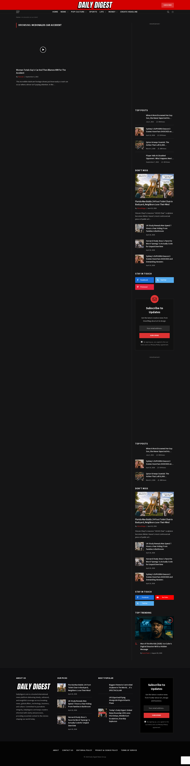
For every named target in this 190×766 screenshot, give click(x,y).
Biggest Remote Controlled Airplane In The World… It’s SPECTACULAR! (120, 688)
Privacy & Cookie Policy (106, 750)
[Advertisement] (154, 64)
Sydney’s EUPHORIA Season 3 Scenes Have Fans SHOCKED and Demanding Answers (159, 130)
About (56, 750)
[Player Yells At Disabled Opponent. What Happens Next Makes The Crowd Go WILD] (139, 158)
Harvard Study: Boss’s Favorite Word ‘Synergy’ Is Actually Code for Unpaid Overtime (159, 244)
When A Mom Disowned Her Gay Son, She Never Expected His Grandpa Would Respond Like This (159, 117)
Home (55, 11)
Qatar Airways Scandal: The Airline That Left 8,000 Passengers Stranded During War (160, 144)
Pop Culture (77, 11)
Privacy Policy (155, 345)
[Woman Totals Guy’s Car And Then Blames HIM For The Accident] (43, 49)
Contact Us (67, 750)
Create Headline (129, 11)
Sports (93, 11)
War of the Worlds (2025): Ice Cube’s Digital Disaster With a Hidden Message (156, 646)
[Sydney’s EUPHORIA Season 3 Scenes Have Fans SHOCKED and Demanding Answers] (139, 131)
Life (102, 11)
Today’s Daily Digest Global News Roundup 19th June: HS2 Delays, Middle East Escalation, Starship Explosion (120, 716)
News (63, 11)
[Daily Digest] (95, 5)
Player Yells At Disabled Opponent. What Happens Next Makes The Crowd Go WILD (159, 157)
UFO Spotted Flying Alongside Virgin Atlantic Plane (119, 700)
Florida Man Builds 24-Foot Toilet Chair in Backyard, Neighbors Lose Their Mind (154, 203)
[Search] (168, 12)
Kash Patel (146, 653)
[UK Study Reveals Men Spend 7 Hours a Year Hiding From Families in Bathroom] (139, 228)
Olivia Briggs (141, 208)
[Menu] (18, 12)
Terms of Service (129, 750)
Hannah (21, 77)
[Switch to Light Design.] (172, 12)
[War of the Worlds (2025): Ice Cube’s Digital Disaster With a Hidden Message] (154, 628)
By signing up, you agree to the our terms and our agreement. (157, 725)
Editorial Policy (84, 750)
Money (112, 11)
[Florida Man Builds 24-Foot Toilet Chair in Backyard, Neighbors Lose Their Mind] (154, 186)
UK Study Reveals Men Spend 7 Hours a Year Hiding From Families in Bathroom (158, 228)
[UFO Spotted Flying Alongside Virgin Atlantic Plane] (102, 700)
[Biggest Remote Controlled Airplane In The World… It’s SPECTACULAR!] (102, 687)
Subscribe (168, 5)
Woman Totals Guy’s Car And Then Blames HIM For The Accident (41, 72)
